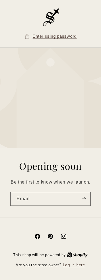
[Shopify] (77, 255)
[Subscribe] (83, 199)
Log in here (74, 265)
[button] (50, 36)
